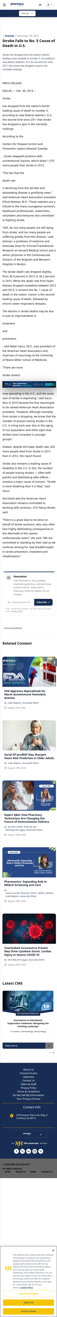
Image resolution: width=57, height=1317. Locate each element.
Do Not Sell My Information (28, 1095)
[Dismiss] (52, 384)
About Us (28, 1069)
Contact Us (28, 1080)
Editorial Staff (28, 1084)
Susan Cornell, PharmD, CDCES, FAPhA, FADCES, (29, 893)
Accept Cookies (28, 1311)
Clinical (25, 13)
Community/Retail (13, 628)
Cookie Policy (26, 1287)
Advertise (28, 1077)
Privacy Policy (28, 1088)
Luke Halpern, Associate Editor (23, 702)
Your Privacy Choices (28, 1098)
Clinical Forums (28, 1073)
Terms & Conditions (28, 1091)
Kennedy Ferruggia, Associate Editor (24, 829)
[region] (28, 1281)
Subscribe (42, 602)
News (33, 1171)
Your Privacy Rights (28, 1293)
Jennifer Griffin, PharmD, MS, (22, 826)
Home (7, 1171)
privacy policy (16, 611)
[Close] (53, 1250)
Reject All (28, 1302)
